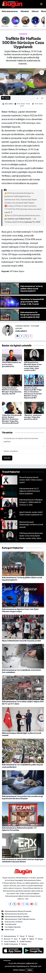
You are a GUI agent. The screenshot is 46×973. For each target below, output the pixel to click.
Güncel (35, 11)
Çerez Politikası (10, 941)
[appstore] (12, 951)
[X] (15, 904)
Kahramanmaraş (10, 11)
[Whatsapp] (36, 904)
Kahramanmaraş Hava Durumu (16, 914)
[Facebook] (22, 336)
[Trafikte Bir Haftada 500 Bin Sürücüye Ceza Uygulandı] (23, 81)
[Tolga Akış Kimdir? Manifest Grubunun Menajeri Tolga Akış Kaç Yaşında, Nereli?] (12, 380)
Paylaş (7, 98)
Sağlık (23, 939)
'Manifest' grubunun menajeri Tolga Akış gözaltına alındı (32, 417)
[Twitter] (26, 336)
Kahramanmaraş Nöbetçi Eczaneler (18, 911)
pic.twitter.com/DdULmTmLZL (17, 219)
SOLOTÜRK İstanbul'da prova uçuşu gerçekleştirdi (11, 364)
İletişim (24, 944)
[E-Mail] (17, 336)
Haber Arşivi (9, 930)
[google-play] (33, 951)
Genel (22, 936)
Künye (40, 939)
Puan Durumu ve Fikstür (14, 922)
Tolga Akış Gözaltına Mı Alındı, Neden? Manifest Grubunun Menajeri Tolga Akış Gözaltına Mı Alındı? (12, 419)
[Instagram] (30, 336)
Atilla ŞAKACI (9, 104)
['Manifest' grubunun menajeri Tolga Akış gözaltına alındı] (34, 408)
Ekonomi (7, 939)
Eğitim (31, 939)
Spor (16, 939)
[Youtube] (31, 904)
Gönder (7, 458)
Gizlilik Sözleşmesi (11, 944)
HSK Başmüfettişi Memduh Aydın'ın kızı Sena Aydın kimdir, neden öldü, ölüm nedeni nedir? (33, 366)
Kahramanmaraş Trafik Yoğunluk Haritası (20, 919)
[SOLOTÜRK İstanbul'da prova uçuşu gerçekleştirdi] (12, 355)
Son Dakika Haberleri (13, 927)
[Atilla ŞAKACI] (7, 330)
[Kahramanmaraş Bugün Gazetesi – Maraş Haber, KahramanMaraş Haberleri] (12, 4)
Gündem (25, 11)
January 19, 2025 (33, 222)
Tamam (29, 970)
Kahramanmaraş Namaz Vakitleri (17, 916)
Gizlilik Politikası (25, 941)
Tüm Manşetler (10, 924)
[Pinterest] (19, 904)
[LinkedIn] (27, 904)
